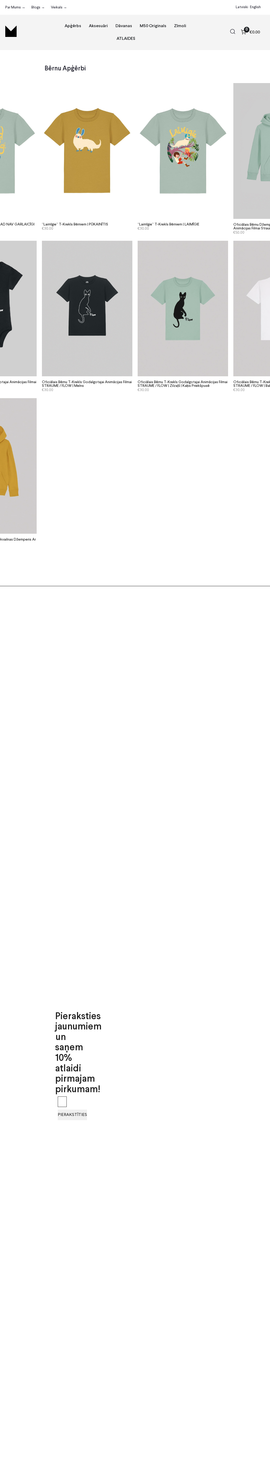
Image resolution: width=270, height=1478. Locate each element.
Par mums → (15, 7)
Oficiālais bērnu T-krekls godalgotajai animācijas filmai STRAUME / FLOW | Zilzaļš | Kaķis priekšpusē (183, 384)
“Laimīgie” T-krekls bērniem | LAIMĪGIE (168, 224)
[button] (232, 32)
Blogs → (38, 7)
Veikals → (59, 7)
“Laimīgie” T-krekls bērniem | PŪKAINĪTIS (75, 224)
